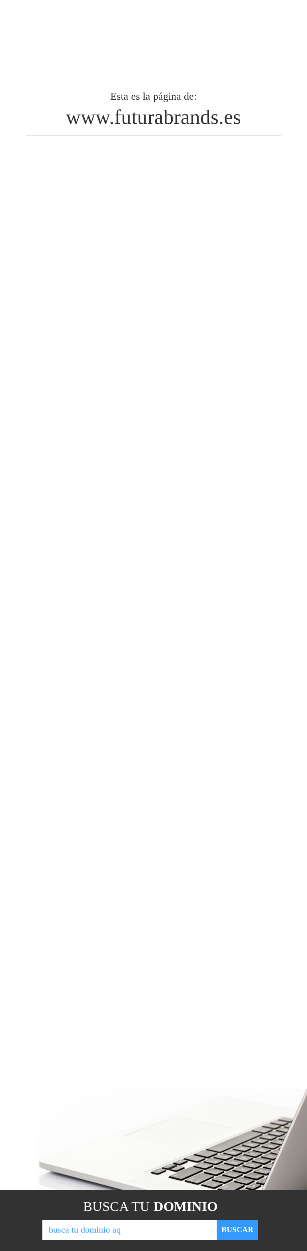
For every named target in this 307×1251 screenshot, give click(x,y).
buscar (237, 1229)
